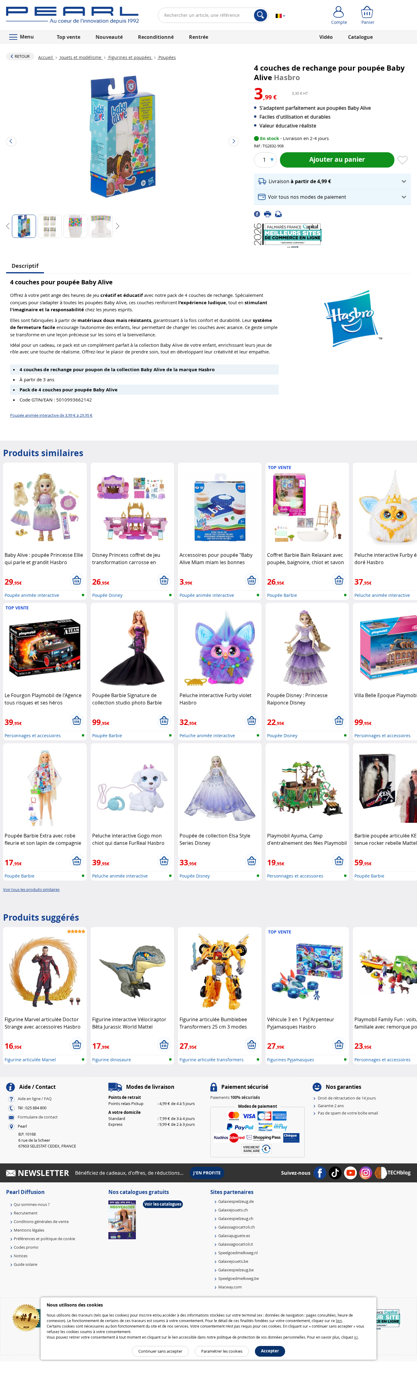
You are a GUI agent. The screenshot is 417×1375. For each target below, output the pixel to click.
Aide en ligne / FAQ (35, 1099)
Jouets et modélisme (81, 57)
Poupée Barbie (282, 595)
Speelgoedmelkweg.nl (238, 1252)
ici (356, 1337)
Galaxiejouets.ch (233, 1210)
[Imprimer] (269, 213)
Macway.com (230, 1287)
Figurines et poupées (130, 57)
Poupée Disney (107, 595)
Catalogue (360, 37)
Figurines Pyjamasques (290, 1060)
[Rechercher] (260, 15)
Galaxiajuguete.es (234, 1235)
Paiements (235, 1097)
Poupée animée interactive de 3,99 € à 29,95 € (51, 415)
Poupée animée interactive (32, 595)
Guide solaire (25, 1264)
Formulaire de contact (38, 1117)
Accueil (46, 57)
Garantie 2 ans (331, 1105)
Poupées (166, 57)
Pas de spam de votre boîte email (348, 1113)
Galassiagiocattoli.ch (236, 1227)
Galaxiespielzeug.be (236, 1270)
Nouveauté (109, 37)
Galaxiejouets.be (233, 1261)
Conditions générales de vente (41, 1221)
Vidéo (326, 37)
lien (339, 1320)
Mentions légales (29, 1230)
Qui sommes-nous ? (32, 1204)
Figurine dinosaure (111, 1060)
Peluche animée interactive (382, 595)
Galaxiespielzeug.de (236, 1201)
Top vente (68, 37)
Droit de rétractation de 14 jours (347, 1098)
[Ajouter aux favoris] (402, 160)
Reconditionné (156, 37)
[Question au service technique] (280, 213)
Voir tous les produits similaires (31, 889)
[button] (332, 181)
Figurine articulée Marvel (30, 1060)
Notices (20, 1256)
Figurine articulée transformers (211, 1060)
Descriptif (25, 266)
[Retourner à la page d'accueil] (72, 16)
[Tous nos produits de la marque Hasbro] (351, 316)
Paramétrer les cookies (221, 1351)
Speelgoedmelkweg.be (238, 1278)
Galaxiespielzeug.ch (235, 1218)
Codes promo (26, 1247)
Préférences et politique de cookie (44, 1238)
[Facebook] (259, 213)
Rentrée (198, 37)
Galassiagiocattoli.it (235, 1244)
